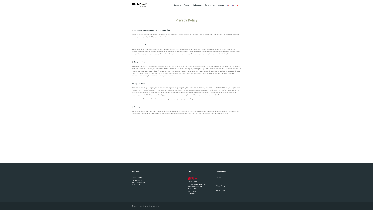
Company (177, 5)
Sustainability (210, 5)
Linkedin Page (220, 190)
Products (187, 5)
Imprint (218, 182)
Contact (221, 5)
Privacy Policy (220, 186)
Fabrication (197, 5)
